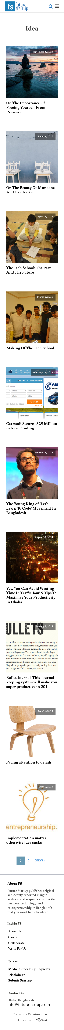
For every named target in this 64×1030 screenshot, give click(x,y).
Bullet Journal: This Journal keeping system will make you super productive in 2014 (31, 682)
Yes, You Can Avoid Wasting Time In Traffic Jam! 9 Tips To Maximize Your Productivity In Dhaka (31, 595)
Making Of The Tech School (30, 348)
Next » (40, 860)
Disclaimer (16, 975)
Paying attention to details (29, 763)
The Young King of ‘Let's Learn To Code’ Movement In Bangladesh (31, 508)
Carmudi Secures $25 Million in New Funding (31, 426)
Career (13, 937)
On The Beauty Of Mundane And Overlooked (30, 190)
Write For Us (17, 949)
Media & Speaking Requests (29, 969)
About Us (14, 931)
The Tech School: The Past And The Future (28, 270)
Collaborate (16, 943)
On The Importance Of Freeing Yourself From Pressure (25, 107)
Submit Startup (20, 980)
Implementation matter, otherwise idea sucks (26, 840)
